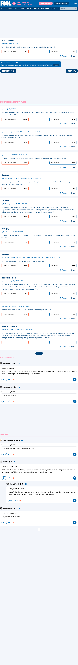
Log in (75, 3)
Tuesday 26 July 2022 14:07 (9, 368)
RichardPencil (8, 363)
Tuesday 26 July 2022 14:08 (9, 392)
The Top (36, 8)
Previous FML (8, 71)
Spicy (16, 8)
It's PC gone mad (9, 278)
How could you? (8, 41)
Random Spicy (25, 8)
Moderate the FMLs (61, 3)
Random (9, 8)
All (2, 8)
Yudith (5, 462)
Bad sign (5, 255)
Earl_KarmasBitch (9, 440)
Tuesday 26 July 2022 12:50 (9, 466)
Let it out (5, 201)
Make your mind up (10, 327)
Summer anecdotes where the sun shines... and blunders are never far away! (29, 64)
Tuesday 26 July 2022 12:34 (9, 445)
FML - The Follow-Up (48, 8)
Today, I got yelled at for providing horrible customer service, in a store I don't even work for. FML (34, 158)
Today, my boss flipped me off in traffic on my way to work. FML (23, 261)
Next (39, 353)
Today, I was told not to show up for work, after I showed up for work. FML (27, 310)
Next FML (72, 71)
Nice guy (5, 229)
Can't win (5, 175)
